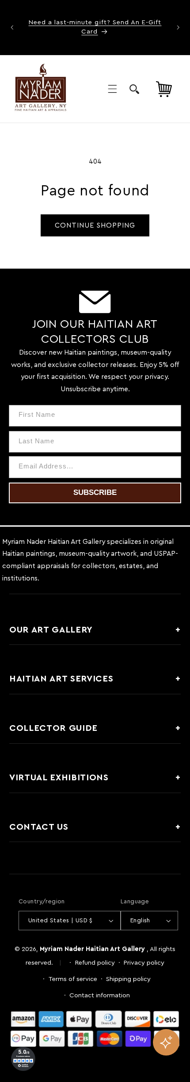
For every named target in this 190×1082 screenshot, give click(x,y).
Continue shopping (95, 225)
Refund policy (95, 962)
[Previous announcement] (12, 27)
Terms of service (73, 979)
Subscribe (95, 492)
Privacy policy (144, 962)
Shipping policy (128, 979)
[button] (112, 89)
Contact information (99, 995)
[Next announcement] (178, 27)
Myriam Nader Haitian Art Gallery (92, 949)
